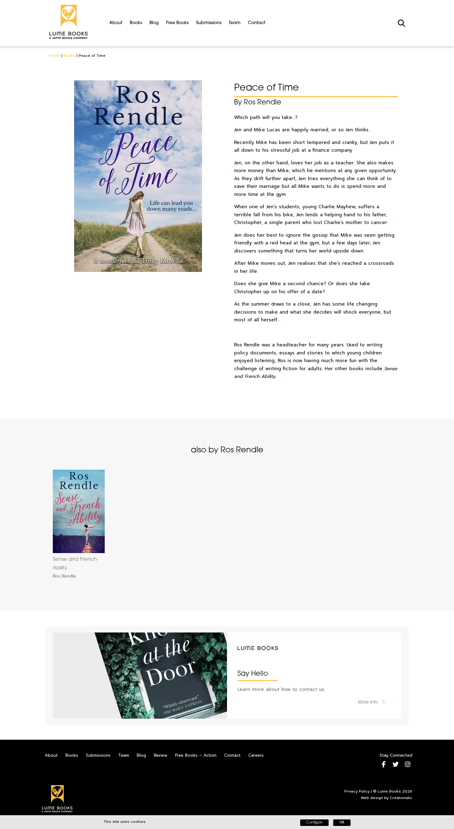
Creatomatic (401, 798)
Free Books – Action (195, 755)
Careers (256, 755)
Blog (154, 23)
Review (160, 755)
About (115, 23)
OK (341, 822)
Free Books (177, 23)
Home (54, 55)
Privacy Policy (357, 791)
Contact (256, 23)
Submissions (208, 23)
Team (235, 23)
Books (136, 23)
